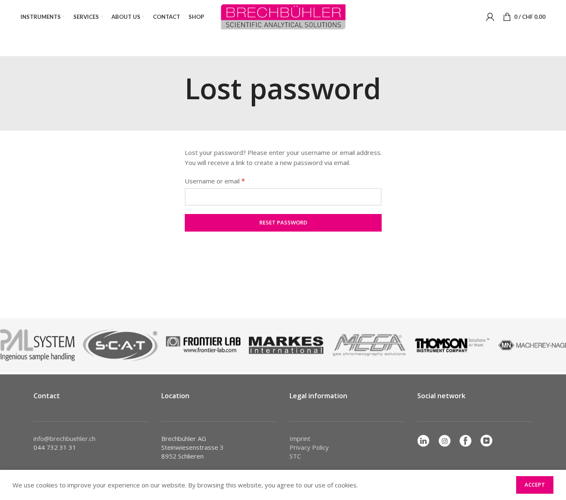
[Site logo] (283, 16)
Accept (535, 484)
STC (295, 456)
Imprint (299, 438)
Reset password (283, 222)
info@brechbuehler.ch (65, 438)
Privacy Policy (309, 447)
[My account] (490, 16)
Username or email (215, 181)
